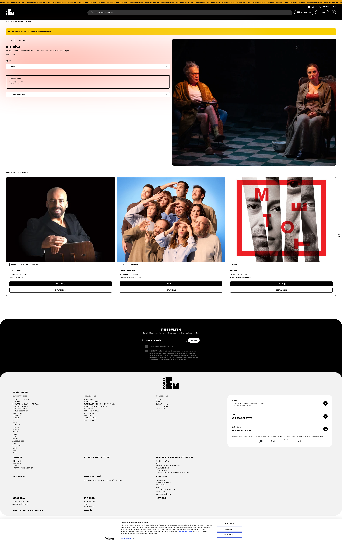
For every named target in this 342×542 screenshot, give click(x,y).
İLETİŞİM (326, 7)
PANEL (14, 448)
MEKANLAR (16, 461)
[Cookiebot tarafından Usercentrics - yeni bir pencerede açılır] (109, 538)
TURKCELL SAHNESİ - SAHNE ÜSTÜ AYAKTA (99, 404)
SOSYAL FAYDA (161, 492)
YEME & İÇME (17, 463)
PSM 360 (15, 466)
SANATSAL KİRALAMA (20, 504)
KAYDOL (194, 340)
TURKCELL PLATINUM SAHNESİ (95, 406)
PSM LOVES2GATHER (20, 411)
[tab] (88, 66)
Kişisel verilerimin (157, 351)
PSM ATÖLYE (160, 485)
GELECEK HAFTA (162, 406)
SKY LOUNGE (89, 415)
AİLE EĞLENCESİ (18, 441)
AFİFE (158, 463)
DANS (14, 434)
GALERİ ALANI (89, 420)
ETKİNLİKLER (306, 12)
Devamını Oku (10, 54)
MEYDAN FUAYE (90, 418)
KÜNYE (12, 66)
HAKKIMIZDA (160, 480)
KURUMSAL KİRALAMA (20, 502)
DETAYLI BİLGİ (60, 290)
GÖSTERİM (16, 446)
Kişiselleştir (228, 529)
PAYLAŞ (11, 61)
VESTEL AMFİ (89, 413)
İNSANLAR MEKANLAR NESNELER (168, 466)
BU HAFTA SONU (162, 404)
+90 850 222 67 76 (242, 418)
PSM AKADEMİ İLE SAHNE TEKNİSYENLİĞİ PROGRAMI (103, 480)
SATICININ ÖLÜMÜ (162, 461)
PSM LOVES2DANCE (19, 409)
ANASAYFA (9, 21)
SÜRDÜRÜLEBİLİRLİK (163, 494)
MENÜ (324, 12)
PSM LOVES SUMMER (20, 406)
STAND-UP (16, 425)
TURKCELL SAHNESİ (91, 402)
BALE (14, 436)
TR (333, 7)
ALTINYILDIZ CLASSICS (20, 399)
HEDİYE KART (17, 415)
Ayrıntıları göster (126, 538)
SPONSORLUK (89, 506)
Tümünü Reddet (230, 535)
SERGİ (14, 450)
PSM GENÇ (16, 402)
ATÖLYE (15, 443)
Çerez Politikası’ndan (185, 531)
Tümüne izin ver (230, 523)
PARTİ (14, 420)
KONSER (15, 418)
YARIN (158, 402)
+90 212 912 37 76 (241, 430)
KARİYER (159, 487)
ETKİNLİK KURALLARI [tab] (18, 94)
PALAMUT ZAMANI (162, 468)
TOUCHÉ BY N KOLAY (91, 411)
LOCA (86, 504)
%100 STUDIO (89, 409)
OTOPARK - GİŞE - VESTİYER (22, 468)
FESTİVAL (15, 422)
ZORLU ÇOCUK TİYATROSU (165, 489)
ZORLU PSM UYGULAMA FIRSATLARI (25, 404)
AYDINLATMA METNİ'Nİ (158, 346)
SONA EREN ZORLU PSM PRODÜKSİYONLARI (172, 472)
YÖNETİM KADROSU (163, 482)
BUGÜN (158, 399)
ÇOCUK (15, 439)
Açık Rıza (174, 359)
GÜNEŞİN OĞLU (161, 470)
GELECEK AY (160, 409)
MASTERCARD (17, 413)
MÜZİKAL (15, 429)
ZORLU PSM (88, 399)
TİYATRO (15, 427)
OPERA (15, 432)
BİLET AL (59, 284)
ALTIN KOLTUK (89, 502)
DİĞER (14, 453)
